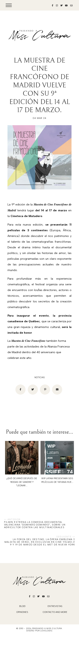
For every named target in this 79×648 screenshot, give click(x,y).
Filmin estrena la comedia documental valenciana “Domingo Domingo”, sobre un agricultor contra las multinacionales (35, 525)
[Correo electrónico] (57, 389)
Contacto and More (55, 612)
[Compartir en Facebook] (20, 389)
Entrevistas (55, 606)
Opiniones (22, 612)
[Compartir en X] (33, 389)
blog (22, 606)
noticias (39, 377)
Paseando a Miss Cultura (47, 628)
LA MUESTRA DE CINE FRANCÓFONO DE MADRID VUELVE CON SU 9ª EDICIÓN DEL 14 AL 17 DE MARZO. (39, 85)
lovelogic (46, 631)
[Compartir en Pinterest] (45, 389)
